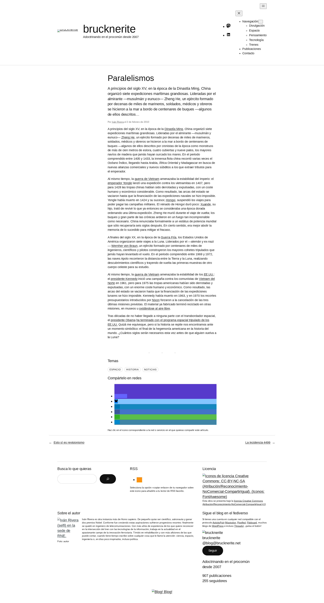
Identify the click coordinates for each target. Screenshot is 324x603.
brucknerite (109, 29)
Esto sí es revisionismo (69, 442)
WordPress (218, 526)
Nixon (156, 300)
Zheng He (127, 137)
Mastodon (230, 522)
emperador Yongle (120, 183)
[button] (120, 396)
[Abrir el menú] (263, 6)
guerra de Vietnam (147, 179)
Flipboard (252, 522)
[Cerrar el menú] (239, 13)
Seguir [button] (212, 550)
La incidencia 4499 (257, 442)
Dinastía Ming (174, 129)
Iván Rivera (118, 122)
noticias (150, 369)
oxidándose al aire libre (154, 308)
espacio (115, 369)
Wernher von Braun (124, 245)
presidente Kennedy (124, 279)
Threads (238, 526)
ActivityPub (218, 522)
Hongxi (170, 200)
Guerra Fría (168, 237)
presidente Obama (123, 320)
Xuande (205, 204)
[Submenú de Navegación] (260, 21)
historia (132, 369)
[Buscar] (108, 479)
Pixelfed (241, 522)
